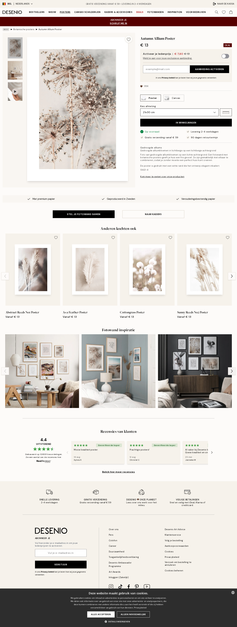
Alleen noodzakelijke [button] (133, 614)
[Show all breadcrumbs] (6, 29)
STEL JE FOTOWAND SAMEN (83, 214)
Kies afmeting (148, 106)
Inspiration (175, 12)
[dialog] (118, 608)
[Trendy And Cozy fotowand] (195, 371)
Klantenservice (173, 534)
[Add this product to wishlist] (129, 39)
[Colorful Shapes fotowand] (42, 371)
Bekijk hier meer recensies (118, 471)
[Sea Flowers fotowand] (118, 371)
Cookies (169, 551)
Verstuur (60, 564)
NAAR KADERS (153, 214)
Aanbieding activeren (209, 69)
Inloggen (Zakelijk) (119, 577)
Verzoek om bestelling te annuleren (178, 563)
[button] (226, 112)
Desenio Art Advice (175, 529)
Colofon (113, 540)
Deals (139, 12)
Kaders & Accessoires (118, 12)
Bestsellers (37, 12)
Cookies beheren (174, 570)
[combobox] (233, 592)
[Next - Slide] (232, 276)
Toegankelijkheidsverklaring (124, 557)
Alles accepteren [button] (101, 614)
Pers (111, 534)
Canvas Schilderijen (87, 12)
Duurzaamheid (116, 551)
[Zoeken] (216, 12)
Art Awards (115, 572)
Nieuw (52, 12)
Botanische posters (24, 29)
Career (112, 546)
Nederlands (23, 3)
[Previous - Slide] (5, 276)
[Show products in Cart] (230, 12)
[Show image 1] (15, 47)
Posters (65, 12)
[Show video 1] (15, 91)
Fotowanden (155, 12)
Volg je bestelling (174, 540)
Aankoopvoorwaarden (177, 546)
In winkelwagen (186, 122)
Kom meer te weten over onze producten (162, 176)
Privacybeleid (172, 557)
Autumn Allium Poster (50, 29)
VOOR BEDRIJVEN (196, 12)
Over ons (114, 529)
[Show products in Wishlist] (223, 12)
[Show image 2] (15, 70)
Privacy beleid (168, 77)
